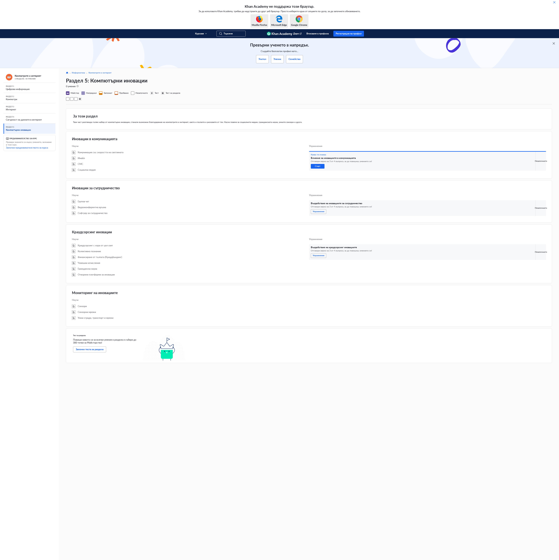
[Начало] (67, 73)
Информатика (78, 73)
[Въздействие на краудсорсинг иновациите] (76, 99)
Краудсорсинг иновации (92, 232)
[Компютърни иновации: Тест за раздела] (80, 99)
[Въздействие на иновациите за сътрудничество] (72, 99)
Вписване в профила (317, 33)
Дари (296, 33)
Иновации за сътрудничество (96, 188)
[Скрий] (554, 2)
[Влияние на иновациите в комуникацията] (67, 99)
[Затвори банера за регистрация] (554, 43)
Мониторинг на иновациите (95, 293)
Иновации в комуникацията (94, 139)
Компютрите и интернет (100, 73)
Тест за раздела (79, 335)
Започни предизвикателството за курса (27, 148)
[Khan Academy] (279, 33)
